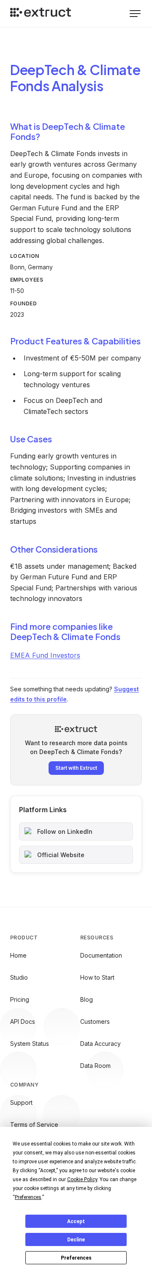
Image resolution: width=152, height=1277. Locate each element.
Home (18, 955)
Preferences (76, 1258)
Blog (86, 999)
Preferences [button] (28, 1197)
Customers (95, 1021)
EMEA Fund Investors (45, 655)
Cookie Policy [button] (82, 1179)
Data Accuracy (100, 1043)
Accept (76, 1221)
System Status (29, 1043)
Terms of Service (34, 1124)
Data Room (95, 1065)
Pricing (19, 999)
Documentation (101, 955)
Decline (76, 1240)
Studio (19, 977)
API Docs (22, 1021)
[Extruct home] (40, 14)
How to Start (97, 977)
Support (21, 1102)
